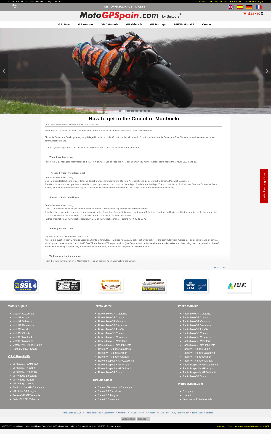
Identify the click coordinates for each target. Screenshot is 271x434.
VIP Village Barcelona (25, 375)
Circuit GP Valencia (109, 399)
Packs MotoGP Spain (195, 376)
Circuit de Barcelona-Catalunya (56, 124)
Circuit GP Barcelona (109, 391)
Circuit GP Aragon (108, 395)
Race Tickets (235, 1)
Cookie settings (128, 419)
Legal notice (109, 413)
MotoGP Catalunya (23, 313)
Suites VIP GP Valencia (26, 399)
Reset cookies (143, 419)
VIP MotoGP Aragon (24, 368)
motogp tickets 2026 (72, 413)
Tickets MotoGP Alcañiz (111, 329)
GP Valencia (134, 24)
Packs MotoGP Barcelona (197, 325)
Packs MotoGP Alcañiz (195, 329)
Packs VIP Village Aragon (197, 356)
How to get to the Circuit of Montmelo (84, 124)
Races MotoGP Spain (25, 349)
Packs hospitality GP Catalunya (200, 364)
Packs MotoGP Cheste (195, 333)
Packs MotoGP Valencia (196, 321)
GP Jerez (64, 24)
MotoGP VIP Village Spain (27, 345)
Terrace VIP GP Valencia (26, 395)
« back (216, 267)
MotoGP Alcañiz (21, 329)
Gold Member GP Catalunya (28, 387)
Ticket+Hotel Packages (253, 1)
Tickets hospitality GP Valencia (115, 368)
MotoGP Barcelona (23, 325)
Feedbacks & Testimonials (197, 399)
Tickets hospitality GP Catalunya (116, 360)
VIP (211, 1)
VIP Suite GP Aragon (24, 391)
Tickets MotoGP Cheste (111, 333)
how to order (163, 413)
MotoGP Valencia (22, 321)
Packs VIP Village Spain (196, 349)
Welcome (203, 1)
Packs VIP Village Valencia (198, 360)
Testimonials (197, 413)
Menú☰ (15, 7)
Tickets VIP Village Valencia (113, 356)
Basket (254, 13)
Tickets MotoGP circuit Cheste (114, 345)
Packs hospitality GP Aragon (198, 368)
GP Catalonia (109, 24)
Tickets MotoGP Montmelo (112, 337)
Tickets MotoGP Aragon (111, 317)
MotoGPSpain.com (57, 426)
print (224, 267)
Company (188, 391)
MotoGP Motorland (23, 341)
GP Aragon (85, 24)
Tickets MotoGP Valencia (112, 321)
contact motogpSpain (264, 186)
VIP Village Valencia (24, 383)
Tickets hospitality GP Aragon (114, 364)
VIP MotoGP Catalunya (25, 364)
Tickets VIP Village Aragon (112, 352)
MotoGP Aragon (21, 317)
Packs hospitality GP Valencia (199, 372)
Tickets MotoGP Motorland (112, 341)
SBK (226, 1)
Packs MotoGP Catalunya (197, 313)
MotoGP (218, 1)
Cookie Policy (138, 413)
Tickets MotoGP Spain (110, 372)
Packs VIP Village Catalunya (199, 352)
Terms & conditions (93, 413)
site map (209, 413)
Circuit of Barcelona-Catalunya (115, 387)
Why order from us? (180, 413)
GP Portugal (158, 24)
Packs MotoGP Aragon (195, 317)
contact (207, 24)
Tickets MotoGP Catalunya (112, 313)
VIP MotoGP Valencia (25, 371)
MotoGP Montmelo (23, 337)
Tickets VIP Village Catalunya (114, 349)
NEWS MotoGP (184, 24)
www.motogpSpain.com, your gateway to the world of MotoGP (243, 426)
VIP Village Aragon (23, 379)
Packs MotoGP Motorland (197, 341)
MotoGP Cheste (21, 333)
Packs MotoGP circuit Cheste (199, 345)
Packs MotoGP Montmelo (197, 337)
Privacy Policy (123, 413)
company (151, 413)
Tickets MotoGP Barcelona (112, 325)
